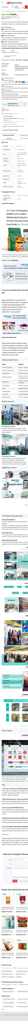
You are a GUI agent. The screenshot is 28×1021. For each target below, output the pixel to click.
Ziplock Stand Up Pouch (8, 991)
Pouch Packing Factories (9, 999)
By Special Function (20, 974)
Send (15, 881)
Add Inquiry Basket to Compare (10, 130)
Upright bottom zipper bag (8, 977)
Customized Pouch (21, 1002)
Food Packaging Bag (20, 11)
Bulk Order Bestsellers (7, 971)
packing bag (19, 977)
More (3, 1009)
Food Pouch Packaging (8, 1002)
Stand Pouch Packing (8, 1006)
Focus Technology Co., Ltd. (19, 1014)
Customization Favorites (22, 971)
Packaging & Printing (10, 11)
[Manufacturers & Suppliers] (14, 2)
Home (3, 11)
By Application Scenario (7, 974)
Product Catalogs (23, 968)
